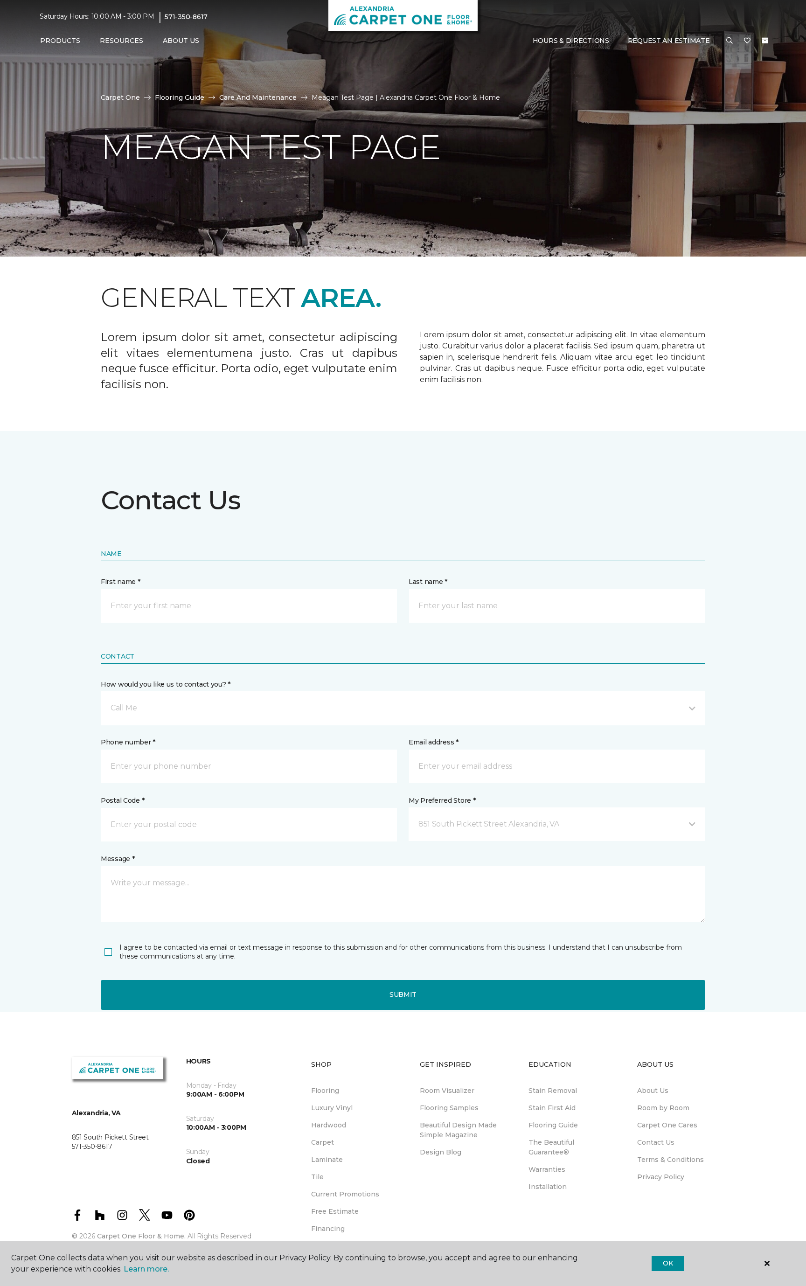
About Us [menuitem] (652, 1090)
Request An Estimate (669, 40)
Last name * (428, 581)
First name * (120, 581)
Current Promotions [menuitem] (345, 1194)
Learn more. (146, 1269)
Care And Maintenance (258, 97)
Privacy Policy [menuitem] (660, 1177)
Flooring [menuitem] (325, 1090)
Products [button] (60, 40)
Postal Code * (122, 800)
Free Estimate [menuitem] (335, 1211)
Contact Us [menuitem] (655, 1142)
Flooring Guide (179, 97)
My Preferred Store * (442, 800)
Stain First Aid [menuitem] (552, 1108)
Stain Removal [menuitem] (552, 1090)
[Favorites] (747, 41)
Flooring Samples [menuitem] (449, 1108)
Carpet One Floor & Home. (141, 1236)
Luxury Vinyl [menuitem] (332, 1108)
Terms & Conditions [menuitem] (670, 1159)
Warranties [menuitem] (546, 1169)
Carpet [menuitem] (322, 1142)
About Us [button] (181, 40)
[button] (729, 41)
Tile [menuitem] (317, 1177)
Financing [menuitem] (328, 1228)
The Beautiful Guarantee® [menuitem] (551, 1147)
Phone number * (128, 742)
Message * (117, 858)
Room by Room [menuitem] (663, 1108)
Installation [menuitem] (547, 1186)
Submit (403, 994)
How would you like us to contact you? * (165, 684)
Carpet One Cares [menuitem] (667, 1125)
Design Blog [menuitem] (440, 1152)
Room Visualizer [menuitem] (447, 1090)
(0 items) (765, 40)
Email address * (434, 742)
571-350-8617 (186, 17)
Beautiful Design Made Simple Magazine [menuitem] (458, 1130)
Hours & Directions (571, 40)
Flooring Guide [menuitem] (553, 1125)
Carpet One (120, 97)
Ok (668, 1263)
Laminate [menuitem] (327, 1159)
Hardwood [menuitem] (328, 1125)
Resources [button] (121, 40)
